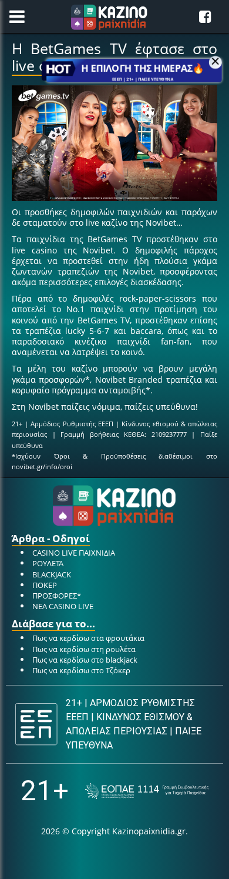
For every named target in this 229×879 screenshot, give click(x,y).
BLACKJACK (51, 574)
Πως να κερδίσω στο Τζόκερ (81, 670)
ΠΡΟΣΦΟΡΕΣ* (56, 595)
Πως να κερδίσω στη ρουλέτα (84, 649)
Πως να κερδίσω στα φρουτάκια (88, 638)
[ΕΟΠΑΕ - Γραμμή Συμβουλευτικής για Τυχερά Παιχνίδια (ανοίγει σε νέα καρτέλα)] (146, 791)
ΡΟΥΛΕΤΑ (47, 563)
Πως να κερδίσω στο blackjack (84, 659)
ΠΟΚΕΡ (44, 585)
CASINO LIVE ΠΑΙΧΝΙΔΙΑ (73, 552)
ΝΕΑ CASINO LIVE (62, 606)
